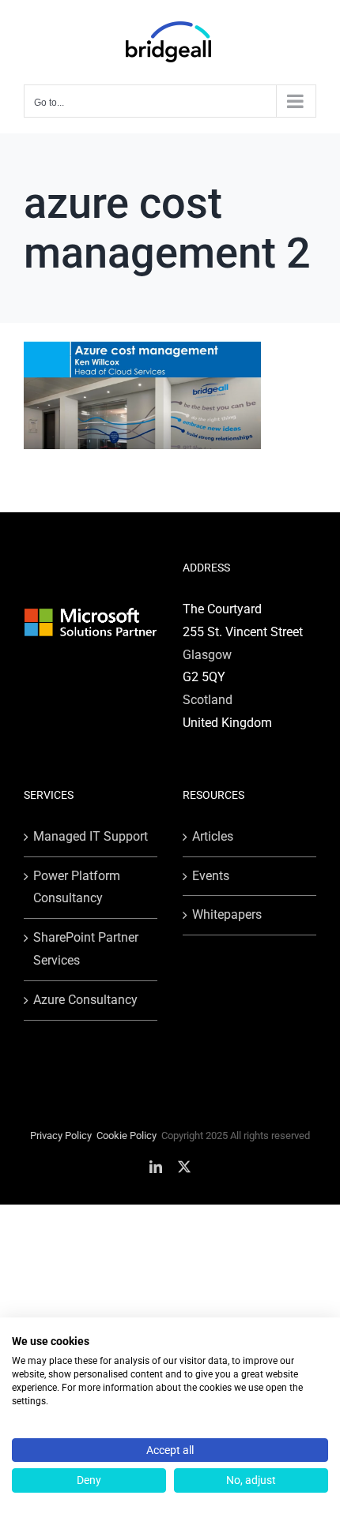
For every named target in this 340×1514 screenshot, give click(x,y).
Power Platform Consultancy (76, 887)
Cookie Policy (126, 1135)
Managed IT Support (90, 836)
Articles (212, 836)
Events (210, 875)
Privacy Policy (61, 1135)
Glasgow (207, 654)
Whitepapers (227, 914)
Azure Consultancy (85, 999)
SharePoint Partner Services (85, 949)
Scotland (207, 699)
